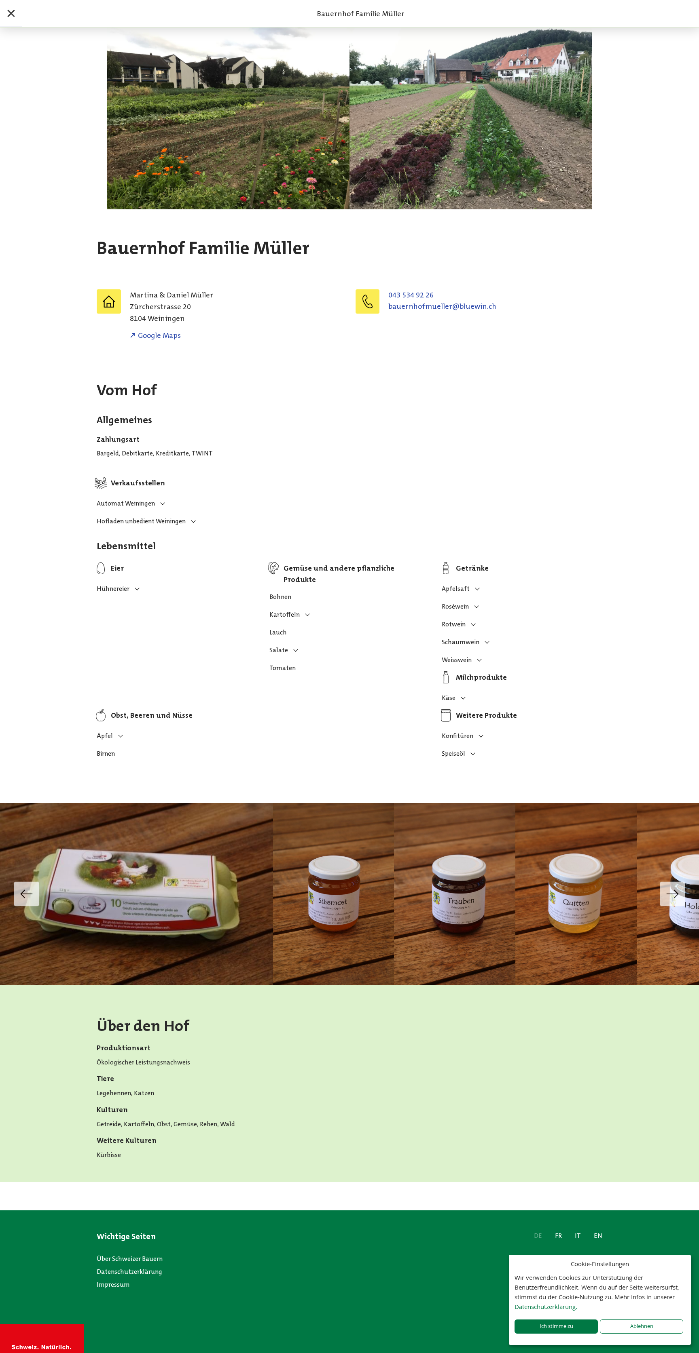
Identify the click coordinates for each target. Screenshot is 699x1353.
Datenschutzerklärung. (546, 1306)
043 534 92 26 (411, 295)
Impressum (113, 1284)
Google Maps (159, 335)
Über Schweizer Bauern (130, 1258)
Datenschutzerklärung (129, 1271)
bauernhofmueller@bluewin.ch (442, 306)
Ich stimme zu (556, 1326)
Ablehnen (641, 1326)
